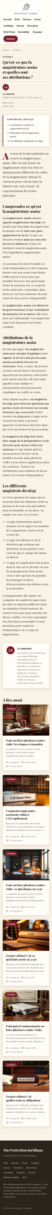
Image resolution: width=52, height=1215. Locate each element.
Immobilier (23, 32)
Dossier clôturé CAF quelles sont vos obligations (23, 1098)
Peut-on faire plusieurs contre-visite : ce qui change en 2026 (26, 887)
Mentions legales (11, 1177)
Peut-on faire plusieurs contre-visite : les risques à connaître (26, 742)
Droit (17, 19)
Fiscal (37, 19)
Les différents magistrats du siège (26, 141)
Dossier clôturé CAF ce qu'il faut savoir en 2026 (21, 957)
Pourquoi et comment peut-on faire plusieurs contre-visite (25, 1028)
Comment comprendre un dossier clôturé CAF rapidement (20, 814)
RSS (24, 1177)
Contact (10, 38)
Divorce (27, 19)
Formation (32, 25)
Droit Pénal (9, 32)
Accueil (7, 19)
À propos (37, 32)
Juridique (8, 25)
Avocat (20, 25)
